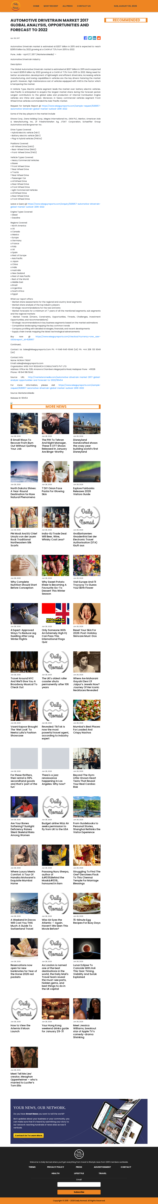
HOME (36, 6)
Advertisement (102, 1167)
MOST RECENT (51, 6)
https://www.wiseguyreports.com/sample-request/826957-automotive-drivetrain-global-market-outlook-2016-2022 (55, 107)
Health (55, 1173)
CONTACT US (84, 6)
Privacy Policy (55, 1167)
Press (79, 1167)
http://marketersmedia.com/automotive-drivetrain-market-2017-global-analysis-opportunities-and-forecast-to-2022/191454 (55, 379)
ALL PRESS (68, 6)
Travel (102, 1173)
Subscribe (79, 1192)
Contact (126, 1167)
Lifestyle (79, 1173)
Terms (32, 1167)
